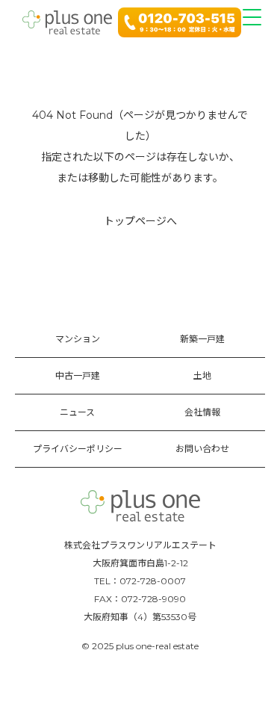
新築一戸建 (202, 338)
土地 (202, 375)
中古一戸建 (77, 375)
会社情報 (202, 412)
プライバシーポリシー (77, 448)
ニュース (77, 412)
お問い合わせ (202, 448)
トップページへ (140, 221)
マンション (77, 338)
